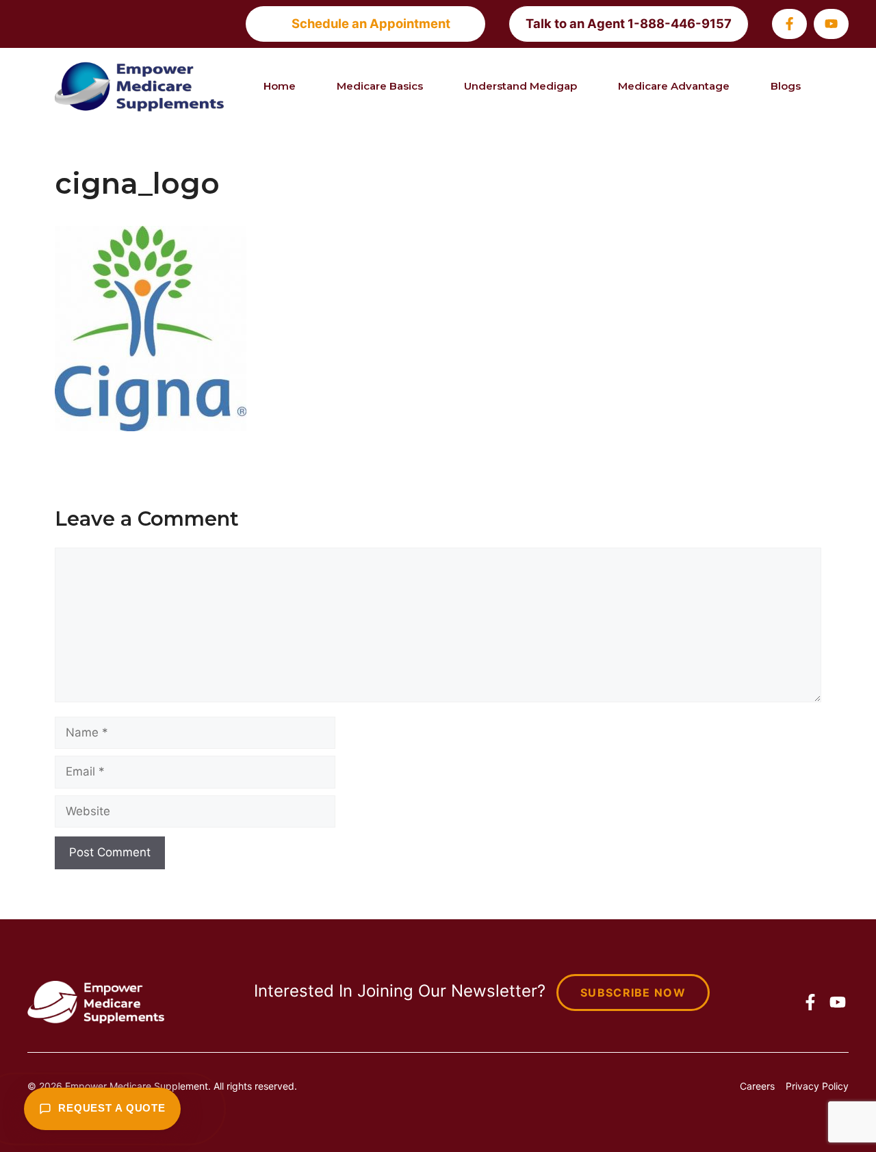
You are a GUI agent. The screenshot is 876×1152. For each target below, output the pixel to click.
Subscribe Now (633, 992)
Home (279, 85)
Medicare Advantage (674, 85)
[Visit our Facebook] (789, 23)
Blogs (786, 85)
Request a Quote (112, 1108)
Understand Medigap (520, 85)
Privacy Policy (817, 1086)
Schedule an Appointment (371, 23)
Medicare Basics (380, 85)
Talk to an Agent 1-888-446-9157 (629, 23)
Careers (757, 1086)
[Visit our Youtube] (831, 23)
